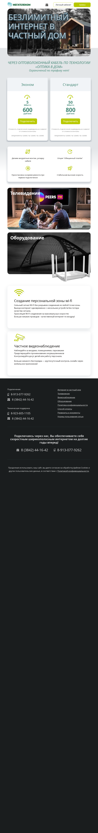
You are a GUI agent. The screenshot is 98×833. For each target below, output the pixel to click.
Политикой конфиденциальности (73, 471)
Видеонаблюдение (66, 397)
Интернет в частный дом (69, 390)
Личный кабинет (63, 4)
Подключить (27, 121)
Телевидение (25, 193)
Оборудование (27, 238)
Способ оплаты (65, 409)
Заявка (82, 4)
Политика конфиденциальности (73, 405)
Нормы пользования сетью (70, 416)
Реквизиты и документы (69, 412)
